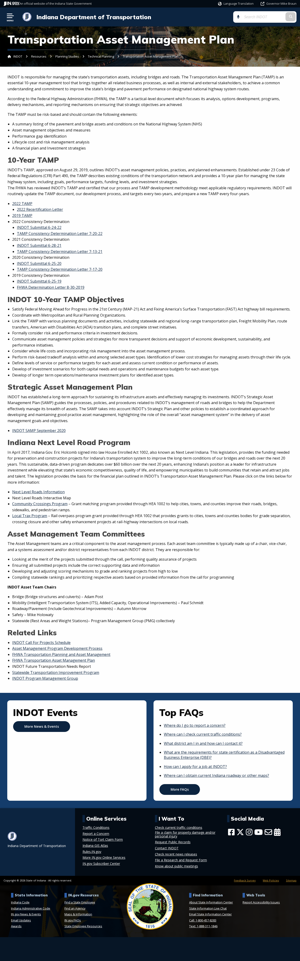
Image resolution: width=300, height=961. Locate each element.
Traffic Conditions (95, 827)
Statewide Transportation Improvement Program (55, 672)
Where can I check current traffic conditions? (203, 734)
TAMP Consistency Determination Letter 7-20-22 (59, 233)
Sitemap (291, 880)
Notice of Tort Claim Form (102, 839)
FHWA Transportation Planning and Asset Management (61, 654)
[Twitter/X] (240, 832)
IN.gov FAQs (72, 920)
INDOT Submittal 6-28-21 (39, 245)
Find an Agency (74, 908)
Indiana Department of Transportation (93, 17)
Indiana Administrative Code (30, 908)
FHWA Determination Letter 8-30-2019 (50, 287)
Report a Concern (95, 834)
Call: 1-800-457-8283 (202, 920)
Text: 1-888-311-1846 (203, 926)
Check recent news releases (176, 854)
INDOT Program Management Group (45, 678)
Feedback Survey (245, 880)
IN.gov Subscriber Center (101, 864)
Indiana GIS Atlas (95, 846)
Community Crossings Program (40, 503)
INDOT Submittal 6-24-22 (39, 227)
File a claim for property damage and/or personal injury (185, 834)
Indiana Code (20, 902)
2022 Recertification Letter (40, 209)
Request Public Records (173, 842)
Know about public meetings (176, 866)
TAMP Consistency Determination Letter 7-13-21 (59, 251)
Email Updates (21, 920)
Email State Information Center (210, 914)
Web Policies (271, 880)
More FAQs (180, 789)
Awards (16, 926)
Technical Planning (101, 56)
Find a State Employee (79, 902)
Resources (38, 56)
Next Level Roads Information (38, 491)
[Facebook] (231, 832)
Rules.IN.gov (91, 852)
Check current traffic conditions (178, 827)
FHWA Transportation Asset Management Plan (53, 660)
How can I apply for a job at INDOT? (195, 766)
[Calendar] (277, 832)
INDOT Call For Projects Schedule (41, 642)
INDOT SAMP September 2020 (39, 430)
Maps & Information (78, 914)
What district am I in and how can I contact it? (203, 743)
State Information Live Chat (208, 908)
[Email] (268, 832)
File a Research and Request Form (181, 860)
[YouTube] (258, 832)
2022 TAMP (22, 203)
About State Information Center (211, 902)
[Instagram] (249, 832)
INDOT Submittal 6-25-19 (39, 281)
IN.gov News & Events (26, 914)
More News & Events (41, 726)
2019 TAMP (22, 215)
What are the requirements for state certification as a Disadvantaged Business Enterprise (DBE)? (224, 755)
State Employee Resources (83, 926)
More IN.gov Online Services (103, 857)
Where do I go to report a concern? (194, 725)
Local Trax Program (29, 515)
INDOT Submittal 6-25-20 (39, 263)
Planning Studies (67, 56)
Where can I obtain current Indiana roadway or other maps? (216, 775)
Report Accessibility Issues (261, 902)
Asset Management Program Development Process (57, 648)
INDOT (17, 56)
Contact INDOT (167, 848)
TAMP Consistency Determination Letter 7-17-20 (59, 269)
